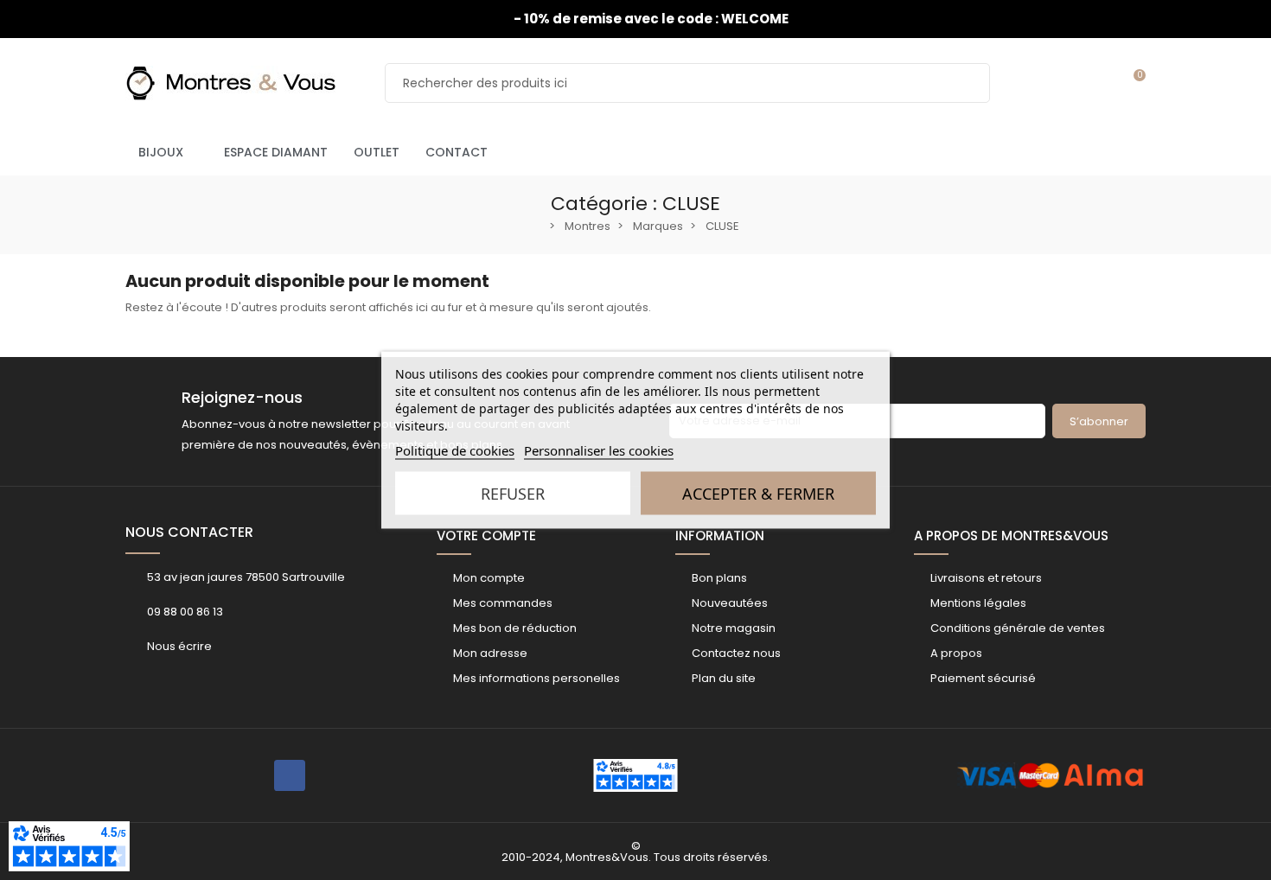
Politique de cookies (454, 450)
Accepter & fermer (758, 493)
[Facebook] (289, 775)
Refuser (513, 493)
